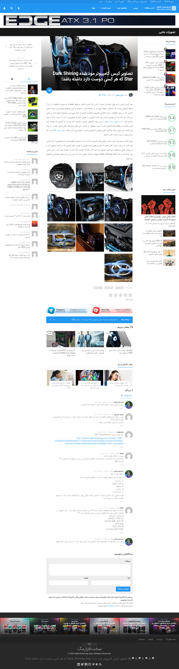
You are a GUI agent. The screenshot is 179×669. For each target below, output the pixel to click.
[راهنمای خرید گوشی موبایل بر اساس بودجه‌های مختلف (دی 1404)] (104, 626)
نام (128, 578)
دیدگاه (125, 395)
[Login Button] (4, 8)
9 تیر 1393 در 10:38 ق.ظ (102, 471)
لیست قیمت (106, 8)
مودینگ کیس (98, 288)
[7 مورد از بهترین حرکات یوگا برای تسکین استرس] (169, 253)
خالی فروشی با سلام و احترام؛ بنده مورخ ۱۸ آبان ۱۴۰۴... (18, 173)
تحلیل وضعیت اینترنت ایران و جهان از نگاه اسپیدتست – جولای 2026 (15, 114)
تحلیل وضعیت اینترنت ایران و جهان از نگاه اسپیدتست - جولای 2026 (94, 319)
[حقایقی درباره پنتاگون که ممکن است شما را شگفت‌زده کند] (169, 233)
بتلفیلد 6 (109, 1)
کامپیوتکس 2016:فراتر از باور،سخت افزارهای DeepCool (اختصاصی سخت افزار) (62, 353)
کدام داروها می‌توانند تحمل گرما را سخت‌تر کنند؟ (119, 384)
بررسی (135, 8)
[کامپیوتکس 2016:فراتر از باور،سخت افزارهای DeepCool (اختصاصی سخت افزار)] (61, 339)
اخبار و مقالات (149, 8)
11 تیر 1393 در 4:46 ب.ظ (103, 414)
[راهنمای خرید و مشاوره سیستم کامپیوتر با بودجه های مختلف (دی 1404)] (134, 626)
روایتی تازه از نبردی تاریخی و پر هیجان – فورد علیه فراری (93, 352)
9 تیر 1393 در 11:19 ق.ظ (106, 432)
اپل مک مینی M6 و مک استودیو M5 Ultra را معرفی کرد (15, 139)
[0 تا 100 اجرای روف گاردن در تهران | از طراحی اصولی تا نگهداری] (169, 243)
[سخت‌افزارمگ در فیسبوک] (86, 664)
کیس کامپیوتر (119, 288)
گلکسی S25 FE (155, 1)
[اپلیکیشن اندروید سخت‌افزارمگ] (96, 664)
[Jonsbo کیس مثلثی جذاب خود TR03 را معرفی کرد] (118, 339)
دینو (101, 1)
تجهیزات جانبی (167, 32)
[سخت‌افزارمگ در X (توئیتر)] (82, 664)
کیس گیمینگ (109, 288)
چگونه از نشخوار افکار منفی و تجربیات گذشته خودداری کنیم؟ (61, 385)
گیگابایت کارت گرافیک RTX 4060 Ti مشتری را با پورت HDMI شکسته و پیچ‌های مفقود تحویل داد (153, 66)
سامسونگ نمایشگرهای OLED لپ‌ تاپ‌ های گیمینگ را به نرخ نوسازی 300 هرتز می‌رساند (154, 54)
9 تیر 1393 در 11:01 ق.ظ (108, 453)
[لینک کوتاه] (100, 95)
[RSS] (100, 664)
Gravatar (110, 606)
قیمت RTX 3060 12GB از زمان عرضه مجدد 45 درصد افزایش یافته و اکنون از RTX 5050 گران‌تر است (15, 102)
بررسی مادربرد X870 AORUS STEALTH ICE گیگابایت (157, 142)
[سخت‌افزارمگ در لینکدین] (78, 664)
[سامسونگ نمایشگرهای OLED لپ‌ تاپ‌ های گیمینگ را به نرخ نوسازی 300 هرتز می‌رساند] (170, 54)
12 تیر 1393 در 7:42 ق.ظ (102, 402)
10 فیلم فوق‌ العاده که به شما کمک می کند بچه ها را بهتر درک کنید (90, 385)
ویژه (93, 8)
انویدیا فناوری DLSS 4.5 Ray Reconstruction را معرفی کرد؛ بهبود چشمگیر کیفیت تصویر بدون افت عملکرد (15, 127)
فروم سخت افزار (112, 121)
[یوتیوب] (112, 310)
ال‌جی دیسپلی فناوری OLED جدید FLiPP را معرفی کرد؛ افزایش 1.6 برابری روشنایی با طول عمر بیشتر (154, 91)
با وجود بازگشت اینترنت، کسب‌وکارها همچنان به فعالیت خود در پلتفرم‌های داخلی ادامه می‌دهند (16, 89)
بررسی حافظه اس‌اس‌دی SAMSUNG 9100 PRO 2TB (154, 130)
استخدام (141, 639)
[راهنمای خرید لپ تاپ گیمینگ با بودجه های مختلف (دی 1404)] (15, 626)
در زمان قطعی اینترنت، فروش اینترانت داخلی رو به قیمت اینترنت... (17, 198)
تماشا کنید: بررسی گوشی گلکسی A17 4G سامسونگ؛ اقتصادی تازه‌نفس (154, 155)
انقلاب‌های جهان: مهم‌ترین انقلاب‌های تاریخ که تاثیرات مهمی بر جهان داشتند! (159, 218)
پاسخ (121, 408)
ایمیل (85, 578)
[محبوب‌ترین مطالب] (12, 79)
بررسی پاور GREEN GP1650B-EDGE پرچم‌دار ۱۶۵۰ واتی (153, 79)
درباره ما (159, 639)
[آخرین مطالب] (29, 79)
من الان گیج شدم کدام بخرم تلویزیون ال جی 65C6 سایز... (17, 246)
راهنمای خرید (122, 8)
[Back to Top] (89, 644)
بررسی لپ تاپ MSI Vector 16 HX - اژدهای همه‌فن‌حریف (154, 167)
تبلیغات (150, 639)
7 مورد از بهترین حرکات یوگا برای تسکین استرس (153, 253)
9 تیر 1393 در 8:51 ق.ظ (103, 539)
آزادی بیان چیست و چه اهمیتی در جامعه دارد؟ (154, 262)
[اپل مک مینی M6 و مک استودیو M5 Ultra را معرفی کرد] (33, 139)
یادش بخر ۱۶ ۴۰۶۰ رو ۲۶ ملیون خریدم (17, 216)
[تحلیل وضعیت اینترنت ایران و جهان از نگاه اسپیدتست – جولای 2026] (33, 114)
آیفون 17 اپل (119, 1)
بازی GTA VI (169, 1)
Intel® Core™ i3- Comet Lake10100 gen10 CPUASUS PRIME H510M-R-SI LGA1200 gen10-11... (18, 186)
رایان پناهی (119, 95)
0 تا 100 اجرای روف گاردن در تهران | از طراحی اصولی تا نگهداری (152, 243)
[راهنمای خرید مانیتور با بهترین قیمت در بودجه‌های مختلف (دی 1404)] (74, 626)
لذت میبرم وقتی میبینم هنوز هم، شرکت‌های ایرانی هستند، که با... (19, 256)
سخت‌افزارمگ (170, 639)
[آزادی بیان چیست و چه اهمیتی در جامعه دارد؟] (169, 262)
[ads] (89, 20)
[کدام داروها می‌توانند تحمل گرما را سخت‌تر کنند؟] (118, 378)
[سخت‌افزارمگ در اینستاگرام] (89, 664)
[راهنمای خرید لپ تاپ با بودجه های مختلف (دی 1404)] (44, 626)
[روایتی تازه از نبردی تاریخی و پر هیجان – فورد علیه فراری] (89, 339)
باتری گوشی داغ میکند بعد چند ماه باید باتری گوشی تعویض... (17, 163)
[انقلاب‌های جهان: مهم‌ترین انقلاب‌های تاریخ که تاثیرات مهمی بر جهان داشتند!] (158, 204)
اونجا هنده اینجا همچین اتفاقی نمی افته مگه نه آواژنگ (18, 225)
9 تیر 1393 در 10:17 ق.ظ (108, 508)
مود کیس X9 (58, 130)
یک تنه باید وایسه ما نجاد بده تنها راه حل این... (17, 236)
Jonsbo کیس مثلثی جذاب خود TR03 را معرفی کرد (121, 352)
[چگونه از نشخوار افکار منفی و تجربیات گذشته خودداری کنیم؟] (61, 378)
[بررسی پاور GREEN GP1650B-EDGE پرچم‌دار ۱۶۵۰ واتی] (170, 79)
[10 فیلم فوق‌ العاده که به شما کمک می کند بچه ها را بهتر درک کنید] (89, 378)
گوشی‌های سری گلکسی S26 (137, 1)
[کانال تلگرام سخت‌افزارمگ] (93, 664)
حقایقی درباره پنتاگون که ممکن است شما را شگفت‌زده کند (152, 233)
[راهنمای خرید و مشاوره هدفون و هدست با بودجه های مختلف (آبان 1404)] (164, 626)
